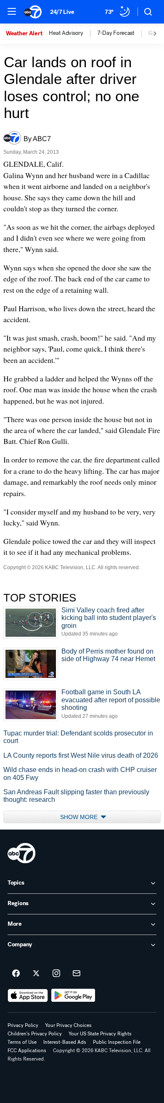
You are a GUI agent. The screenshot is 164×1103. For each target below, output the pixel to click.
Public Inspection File (116, 1042)
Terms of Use (22, 1042)
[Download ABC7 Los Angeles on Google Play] (73, 995)
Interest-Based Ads (64, 1042)
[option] (27, 34)
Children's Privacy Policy (35, 1033)
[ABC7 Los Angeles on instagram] (56, 973)
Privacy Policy (23, 1025)
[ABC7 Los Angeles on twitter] (36, 973)
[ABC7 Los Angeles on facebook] (16, 973)
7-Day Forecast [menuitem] (116, 33)
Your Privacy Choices (68, 1025)
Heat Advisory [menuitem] (66, 33)
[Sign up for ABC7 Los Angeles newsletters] (76, 973)
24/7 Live (62, 12)
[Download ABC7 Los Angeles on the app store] (28, 995)
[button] (12, 11)
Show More (79, 817)
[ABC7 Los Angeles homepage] (33, 11)
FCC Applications (27, 1050)
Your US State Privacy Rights (100, 1033)
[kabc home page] (21, 853)
